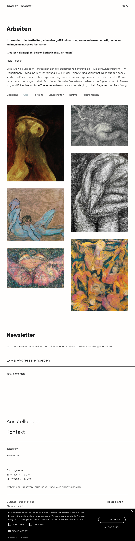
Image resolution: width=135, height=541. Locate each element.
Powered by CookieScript (18, 538)
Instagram (12, 5)
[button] (9, 524)
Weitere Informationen (72, 519)
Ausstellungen (24, 421)
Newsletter (26, 5)
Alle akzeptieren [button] (111, 519)
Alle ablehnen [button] (112, 527)
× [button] (132, 511)
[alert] (67, 525)
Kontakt (16, 432)
